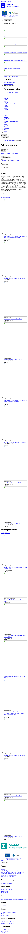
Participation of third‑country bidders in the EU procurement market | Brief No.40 (15, 237)
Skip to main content (6, 1)
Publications (7, 128)
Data (5, 129)
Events (5, 131)
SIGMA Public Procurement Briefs (9, 153)
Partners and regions (9, 85)
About (5, 132)
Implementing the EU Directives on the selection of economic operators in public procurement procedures (14, 713)
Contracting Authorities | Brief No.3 (12, 523)
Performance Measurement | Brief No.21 (14, 359)
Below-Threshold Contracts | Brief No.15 (14, 483)
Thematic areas (7, 20)
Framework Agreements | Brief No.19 (13, 319)
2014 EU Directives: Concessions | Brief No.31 (15, 442)
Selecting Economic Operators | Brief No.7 (14, 278)
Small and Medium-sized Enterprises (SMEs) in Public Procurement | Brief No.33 (15, 401)
